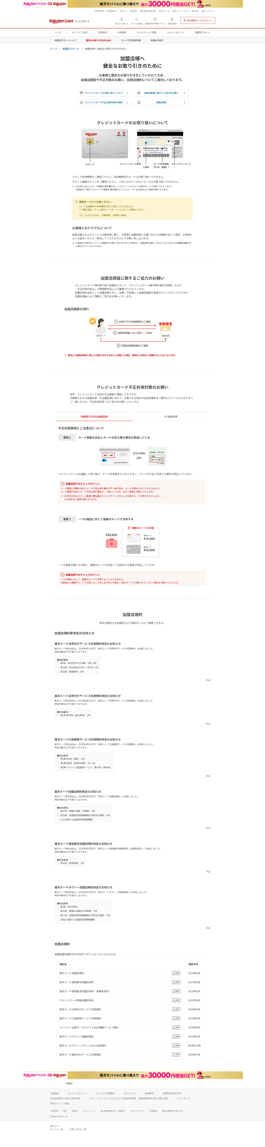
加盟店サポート (70, 48)
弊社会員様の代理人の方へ (173, 1111)
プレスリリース (89, 1111)
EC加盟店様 (170, 416)
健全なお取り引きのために (99, 40)
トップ (53, 48)
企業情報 (54, 1111)
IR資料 (74, 1111)
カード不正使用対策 (131, 40)
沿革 (65, 1111)
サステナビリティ (137, 1111)
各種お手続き (157, 40)
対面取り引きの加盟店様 (94, 416)
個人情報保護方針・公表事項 (113, 1111)
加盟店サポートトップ (65, 40)
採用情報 (153, 1111)
